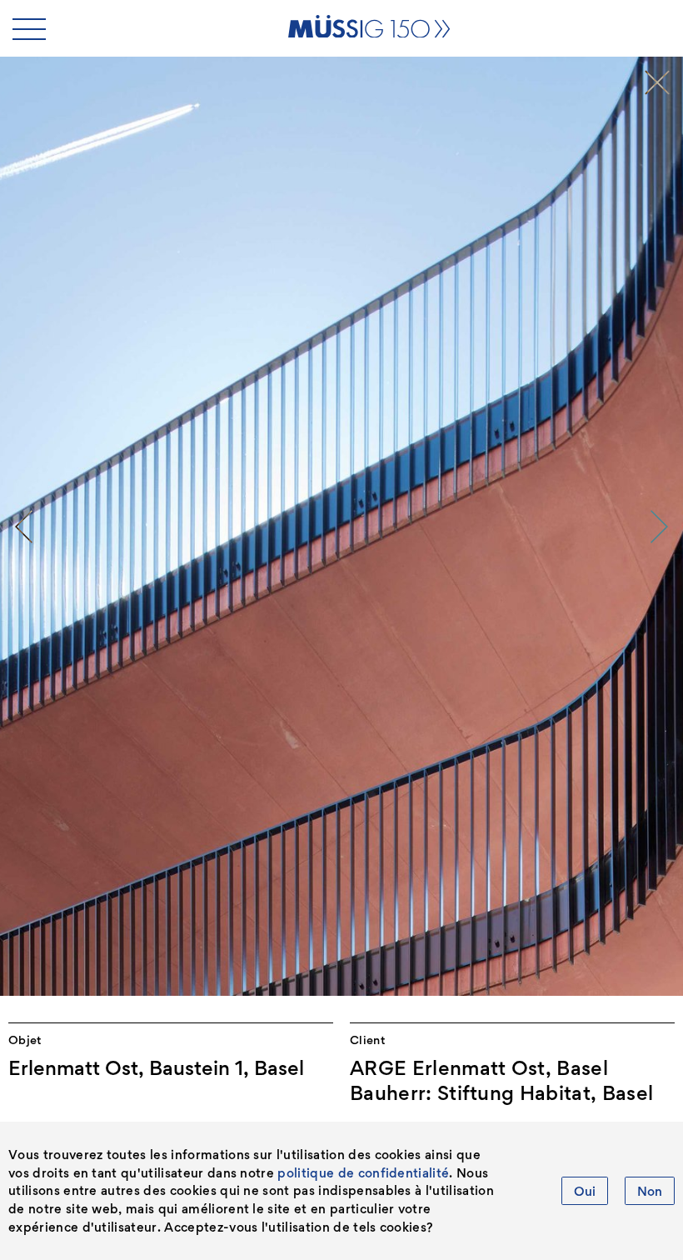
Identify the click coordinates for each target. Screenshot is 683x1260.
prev (23, 526)
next (659, 526)
